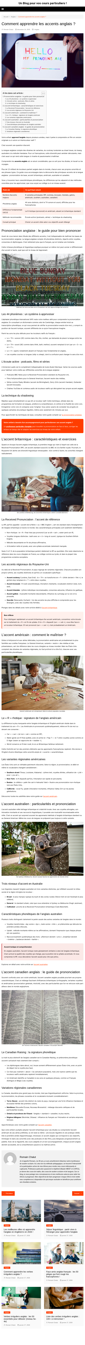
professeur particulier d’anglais (19, 426)
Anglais (36, 29)
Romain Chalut (8, 29)
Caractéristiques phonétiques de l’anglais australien (24, 124)
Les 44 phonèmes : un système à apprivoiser (21, 99)
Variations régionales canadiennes (18, 131)
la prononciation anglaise (72, 415)
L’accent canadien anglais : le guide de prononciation (24, 127)
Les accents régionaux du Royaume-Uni (20, 110)
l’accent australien (41, 964)
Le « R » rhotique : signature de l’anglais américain (23, 115)
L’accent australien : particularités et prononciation (23, 120)
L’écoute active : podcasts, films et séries (20, 101)
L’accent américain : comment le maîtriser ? (20, 113)
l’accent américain (50, 796)
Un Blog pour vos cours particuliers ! (43, 3)
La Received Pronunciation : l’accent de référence (23, 108)
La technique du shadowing (16, 103)
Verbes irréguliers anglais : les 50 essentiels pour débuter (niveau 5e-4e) (20, 1319)
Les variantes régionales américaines (19, 117)
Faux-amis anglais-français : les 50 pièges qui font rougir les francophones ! (62, 1274)
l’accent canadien (45, 1125)
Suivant (76, 1193)
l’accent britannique (49, 608)
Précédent (9, 1193)
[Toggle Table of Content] (42, 93)
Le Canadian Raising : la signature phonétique (21, 129)
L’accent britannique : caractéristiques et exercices (23, 106)
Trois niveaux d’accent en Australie (18, 122)
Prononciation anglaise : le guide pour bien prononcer (24, 96)
